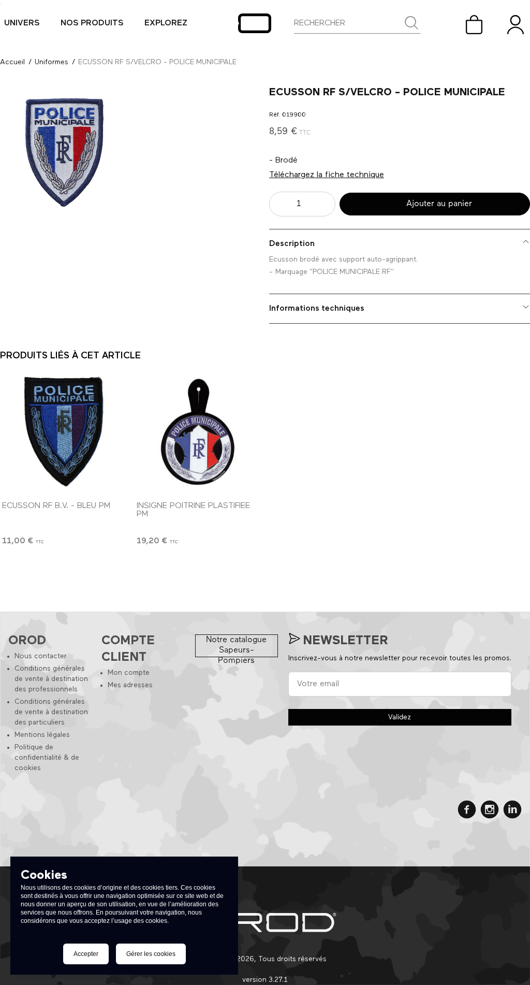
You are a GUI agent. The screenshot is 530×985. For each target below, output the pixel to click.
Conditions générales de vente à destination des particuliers (51, 712)
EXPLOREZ (165, 23)
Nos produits (92, 23)
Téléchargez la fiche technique (326, 175)
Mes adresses (130, 685)
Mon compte (129, 672)
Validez (399, 717)
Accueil (12, 62)
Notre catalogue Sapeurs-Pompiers (236, 646)
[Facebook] (467, 811)
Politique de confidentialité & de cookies (46, 758)
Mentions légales (42, 734)
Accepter (85, 954)
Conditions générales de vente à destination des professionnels (51, 679)
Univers (22, 23)
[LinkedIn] (512, 811)
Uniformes (51, 62)
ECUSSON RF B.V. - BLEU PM (56, 506)
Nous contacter (40, 656)
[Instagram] (489, 811)
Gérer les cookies (150, 954)
